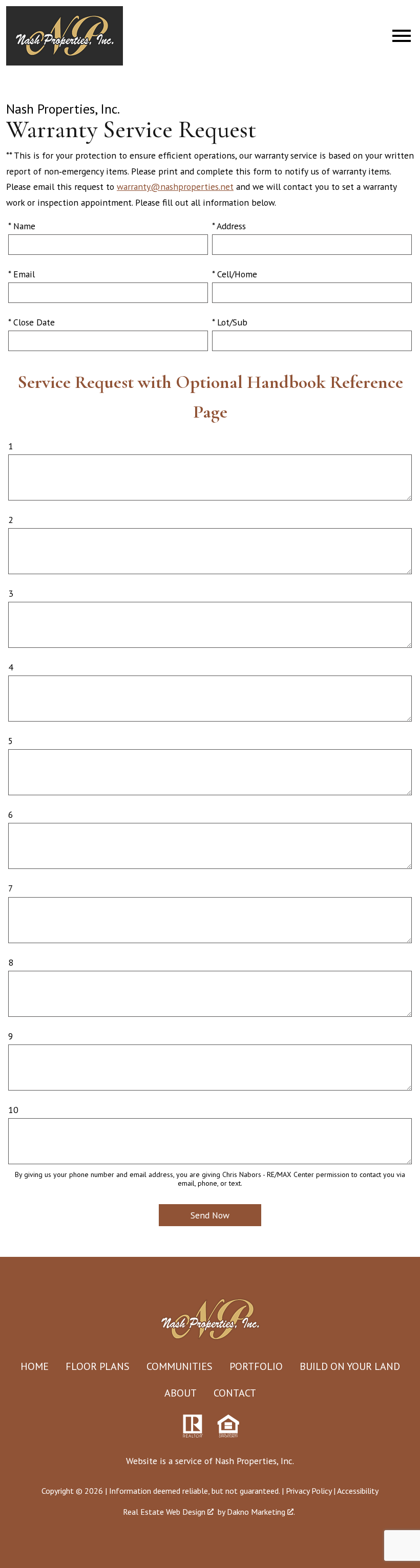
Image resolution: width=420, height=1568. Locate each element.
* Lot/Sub (229, 322)
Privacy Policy (308, 1491)
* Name (21, 226)
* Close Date (31, 322)
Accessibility (358, 1491)
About (180, 1393)
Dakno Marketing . (261, 1512)
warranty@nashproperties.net (175, 186)
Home (34, 1366)
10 (13, 1110)
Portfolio (256, 1366)
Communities (179, 1366)
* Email (21, 274)
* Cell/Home (234, 274)
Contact (235, 1393)
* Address (229, 226)
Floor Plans (98, 1366)
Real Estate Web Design (165, 1512)
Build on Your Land (350, 1366)
